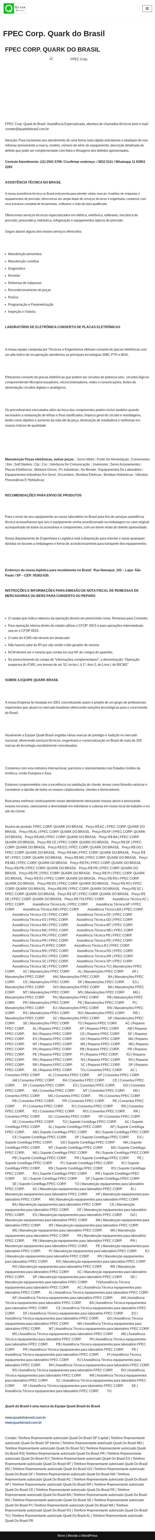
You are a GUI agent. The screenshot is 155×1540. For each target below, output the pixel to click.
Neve (61, 1535)
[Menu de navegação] (147, 8)
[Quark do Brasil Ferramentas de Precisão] (15, 8)
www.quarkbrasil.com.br (23, 1422)
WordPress (89, 1535)
